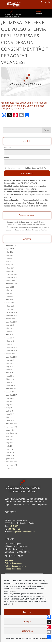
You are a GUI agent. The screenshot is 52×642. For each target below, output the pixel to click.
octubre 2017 (10, 392)
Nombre (7, 147)
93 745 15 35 (14, 528)
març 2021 (10, 264)
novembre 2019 (11, 315)
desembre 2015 (11, 461)
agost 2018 (10, 360)
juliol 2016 (9, 439)
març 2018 (10, 376)
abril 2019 (9, 334)
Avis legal (9, 560)
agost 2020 (10, 287)
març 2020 (10, 303)
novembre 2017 (11, 388)
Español (39, 13)
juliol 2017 (9, 401)
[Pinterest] (48, 627)
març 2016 (10, 452)
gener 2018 (10, 382)
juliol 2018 (9, 363)
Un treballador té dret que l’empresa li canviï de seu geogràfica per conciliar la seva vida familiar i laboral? (25, 223)
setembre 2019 (11, 322)
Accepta (27, 612)
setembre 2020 (11, 283)
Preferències (27, 630)
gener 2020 (10, 309)
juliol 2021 (9, 252)
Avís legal (43, 638)
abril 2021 (9, 261)
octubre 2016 (10, 430)
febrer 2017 (10, 417)
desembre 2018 (11, 347)
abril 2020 (9, 299)
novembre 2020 (11, 277)
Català (38, 11)
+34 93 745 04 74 (14, 2)
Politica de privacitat (30, 638)
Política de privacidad (34, 168)
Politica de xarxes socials (15, 566)
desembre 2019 (11, 312)
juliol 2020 (9, 290)
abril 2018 (9, 372)
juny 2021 (9, 255)
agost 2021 (10, 249)
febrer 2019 (10, 341)
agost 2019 (10, 325)
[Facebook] (48, 616)
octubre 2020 (10, 280)
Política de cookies (13, 638)
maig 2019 (9, 331)
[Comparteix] (48, 637)
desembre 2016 (11, 423)
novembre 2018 (11, 350)
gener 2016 (10, 458)
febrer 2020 (10, 306)
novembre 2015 (11, 465)
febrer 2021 (10, 268)
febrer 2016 (10, 455)
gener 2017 (10, 420)
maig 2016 (9, 446)
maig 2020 (9, 296)
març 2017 (10, 414)
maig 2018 (9, 369)
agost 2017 (10, 398)
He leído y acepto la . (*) (27, 168)
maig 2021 (9, 258)
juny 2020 (9, 293)
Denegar (27, 621)
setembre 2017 (11, 395)
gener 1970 (10, 468)
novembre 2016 (11, 427)
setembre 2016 (11, 433)
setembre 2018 (11, 357)
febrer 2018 (10, 379)
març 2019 (10, 338)
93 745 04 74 (14, 526)
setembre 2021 (11, 245)
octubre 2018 (10, 354)
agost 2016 (10, 436)
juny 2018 (9, 366)
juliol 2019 (9, 328)
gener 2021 (10, 271)
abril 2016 (9, 449)
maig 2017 (9, 408)
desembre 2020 (11, 274)
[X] (48, 621)
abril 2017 (9, 411)
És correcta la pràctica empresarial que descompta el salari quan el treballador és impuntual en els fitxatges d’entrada (27, 228)
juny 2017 (9, 404)
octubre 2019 (10, 318)
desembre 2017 (11, 385)
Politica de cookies (13, 568)
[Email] (48, 632)
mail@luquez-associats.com (23, 531)
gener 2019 (10, 344)
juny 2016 (9, 442)
